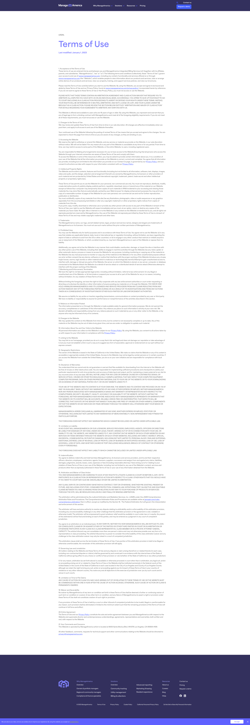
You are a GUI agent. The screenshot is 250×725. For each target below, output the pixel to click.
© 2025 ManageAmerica (84, 704)
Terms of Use (101, 704)
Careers (165, 688)
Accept (237, 721)
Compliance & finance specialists (89, 696)
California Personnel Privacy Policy (148, 704)
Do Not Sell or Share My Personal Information (177, 704)
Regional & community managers (89, 692)
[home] (70, 5)
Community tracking (119, 688)
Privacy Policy (151, 161)
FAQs (164, 696)
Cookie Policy (128, 704)
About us (165, 685)
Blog (164, 692)
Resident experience (144, 692)
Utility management (118, 692)
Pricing (142, 5)
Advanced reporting (144, 685)
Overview (80, 685)
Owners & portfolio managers (87, 688)
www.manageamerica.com (89, 76)
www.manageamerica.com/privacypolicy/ (121, 88)
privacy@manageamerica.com (70, 634)
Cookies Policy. (74, 722)
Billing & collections (118, 696)
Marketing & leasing (144, 688)
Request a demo (184, 6)
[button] (103, 5)
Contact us (187, 2)
